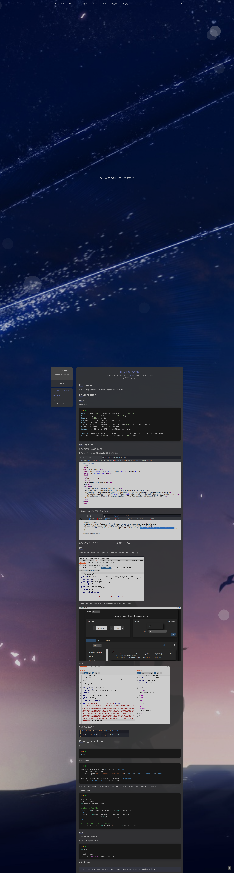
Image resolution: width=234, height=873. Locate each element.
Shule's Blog (53, 4)
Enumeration (57, 398)
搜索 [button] (62, 384)
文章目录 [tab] (56, 390)
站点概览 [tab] (66, 390)
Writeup (131, 375)
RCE (54, 401)
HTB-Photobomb (129, 371)
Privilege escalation (59, 403)
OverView (56, 395)
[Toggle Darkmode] (229, 868)
